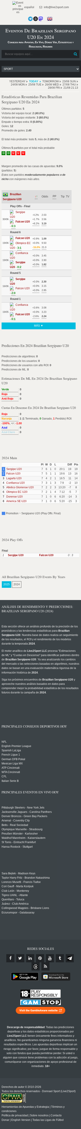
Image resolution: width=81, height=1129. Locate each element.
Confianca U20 (15, 482)
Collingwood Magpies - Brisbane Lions (25, 908)
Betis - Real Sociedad (15, 825)
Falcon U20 (13, 473)
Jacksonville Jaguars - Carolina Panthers (27, 812)
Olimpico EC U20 (16, 491)
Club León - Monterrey (15, 890)
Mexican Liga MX (12, 763)
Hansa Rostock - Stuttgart (17, 846)
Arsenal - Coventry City (16, 820)
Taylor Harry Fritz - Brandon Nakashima (26, 877)
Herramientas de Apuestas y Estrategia (25, 1106)
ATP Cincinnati (11, 767)
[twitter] (20, 958)
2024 (17, 584)
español (29, 7)
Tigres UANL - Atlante (15, 895)
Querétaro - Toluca (13, 899)
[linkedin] (30, 958)
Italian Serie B (10, 781)
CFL (4, 776)
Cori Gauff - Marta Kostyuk (18, 886)
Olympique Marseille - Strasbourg (22, 829)
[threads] (36, 966)
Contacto (56, 1115)
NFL (4, 741)
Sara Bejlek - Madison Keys (18, 873)
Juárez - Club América (15, 903)
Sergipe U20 (14, 469)
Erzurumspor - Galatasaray (18, 912)
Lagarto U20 (14, 478)
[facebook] (10, 958)
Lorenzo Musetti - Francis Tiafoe (21, 882)
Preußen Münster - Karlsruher (20, 833)
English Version (20, 1120)
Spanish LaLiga (11, 750)
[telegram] (70, 958)
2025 (6, 584)
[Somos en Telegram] (30, 19)
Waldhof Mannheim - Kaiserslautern (23, 838)
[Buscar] (75, 54)
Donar (5, 1120)
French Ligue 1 (11, 754)
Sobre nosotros (39, 1115)
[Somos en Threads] (35, 19)
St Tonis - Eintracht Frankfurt (19, 842)
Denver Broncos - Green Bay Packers (24, 816)
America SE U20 (16, 501)
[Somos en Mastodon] (40, 19)
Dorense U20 (14, 496)
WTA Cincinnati (11, 772)
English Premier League (16, 746)
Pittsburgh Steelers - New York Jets (23, 807)
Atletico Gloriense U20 (20, 487)
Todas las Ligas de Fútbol (48, 1120)
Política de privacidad (15, 1115)
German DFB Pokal (13, 759)
